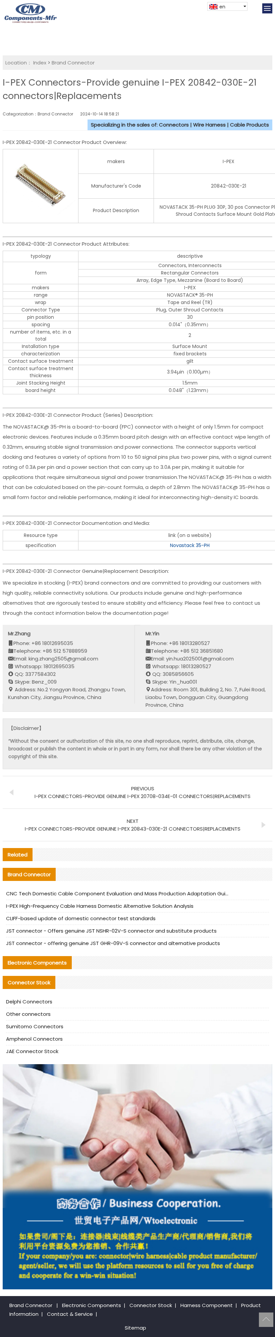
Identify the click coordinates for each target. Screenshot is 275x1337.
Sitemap (135, 1327)
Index (39, 62)
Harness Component (206, 1305)
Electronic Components (91, 1305)
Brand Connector (73, 62)
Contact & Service (70, 1314)
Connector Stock (150, 1305)
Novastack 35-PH (190, 545)
